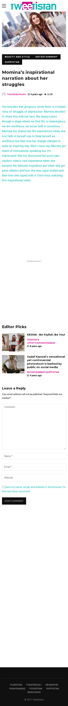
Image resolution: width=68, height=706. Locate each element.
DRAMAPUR (52, 685)
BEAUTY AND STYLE (17, 57)
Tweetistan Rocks (16, 94)
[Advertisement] (34, 288)
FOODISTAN (35, 688)
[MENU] (4, 5)
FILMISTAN (16, 685)
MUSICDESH (34, 692)
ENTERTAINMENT (47, 57)
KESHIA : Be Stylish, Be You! (46, 334)
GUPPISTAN (12, 62)
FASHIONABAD (47, 343)
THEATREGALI (33, 685)
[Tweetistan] (33, 10)
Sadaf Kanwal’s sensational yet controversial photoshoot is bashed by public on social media (46, 362)
